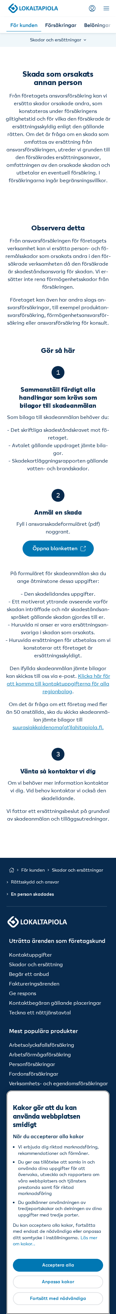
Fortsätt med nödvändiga (58, 1298)
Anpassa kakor (58, 1281)
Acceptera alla (58, 1265)
